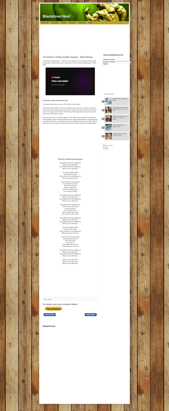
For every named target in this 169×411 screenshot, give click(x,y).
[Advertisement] (84, 39)
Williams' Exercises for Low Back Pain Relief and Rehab (121, 117)
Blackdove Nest (56, 16)
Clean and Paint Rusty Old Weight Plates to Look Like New (120, 109)
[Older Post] (91, 316)
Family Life (82, 22)
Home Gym (44, 22)
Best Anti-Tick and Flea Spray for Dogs (119, 134)
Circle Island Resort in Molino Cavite (119, 125)
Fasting (63, 22)
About (90, 22)
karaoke (49, 299)
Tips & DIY (72, 22)
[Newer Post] (49, 316)
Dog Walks (54, 22)
